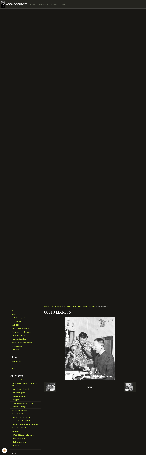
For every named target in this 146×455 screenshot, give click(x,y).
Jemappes (15, 400)
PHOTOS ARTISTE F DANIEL (21, 421)
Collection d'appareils (19, 335)
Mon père (15, 311)
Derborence (15, 350)
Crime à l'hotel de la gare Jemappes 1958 (25, 424)
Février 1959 (16, 314)
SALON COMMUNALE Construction (23, 403)
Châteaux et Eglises (18, 393)
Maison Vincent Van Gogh (20, 428)
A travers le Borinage (19, 407)
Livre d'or (54, 4)
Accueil (32, 4)
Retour (90, 387)
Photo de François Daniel (20, 318)
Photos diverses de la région (21, 389)
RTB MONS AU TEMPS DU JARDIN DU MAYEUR (79, 306)
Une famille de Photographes (21, 332)
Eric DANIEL (15, 325)
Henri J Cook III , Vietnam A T (21, 328)
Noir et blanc (16, 445)
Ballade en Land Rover (19, 442)
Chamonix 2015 (17, 380)
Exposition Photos (18, 321)
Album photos (43, 4)
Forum (63, 4)
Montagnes (15, 431)
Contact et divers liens (19, 339)
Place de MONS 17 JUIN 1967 (21, 417)
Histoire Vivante (17, 346)
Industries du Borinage (19, 410)
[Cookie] (4, 450)
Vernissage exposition (19, 438)
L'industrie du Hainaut (19, 396)
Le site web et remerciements (22, 342)
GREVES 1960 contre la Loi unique (23, 435)
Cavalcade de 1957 (18, 414)
